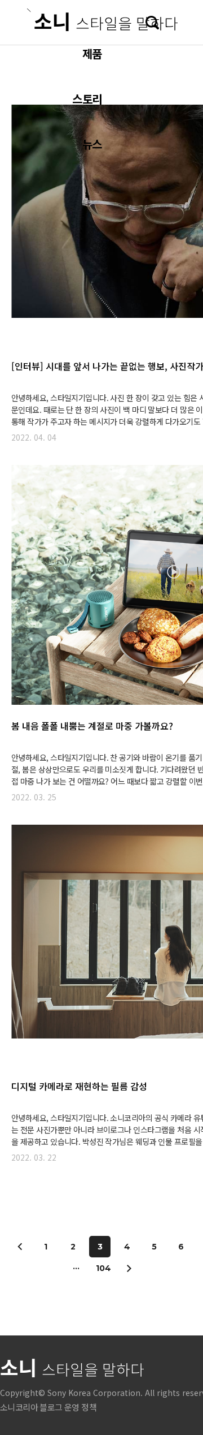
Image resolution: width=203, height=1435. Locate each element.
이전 (20, 1247)
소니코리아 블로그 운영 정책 (48, 1407)
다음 (129, 1268)
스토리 (87, 99)
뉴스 (92, 144)
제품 (92, 53)
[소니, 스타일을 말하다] (102, 19)
